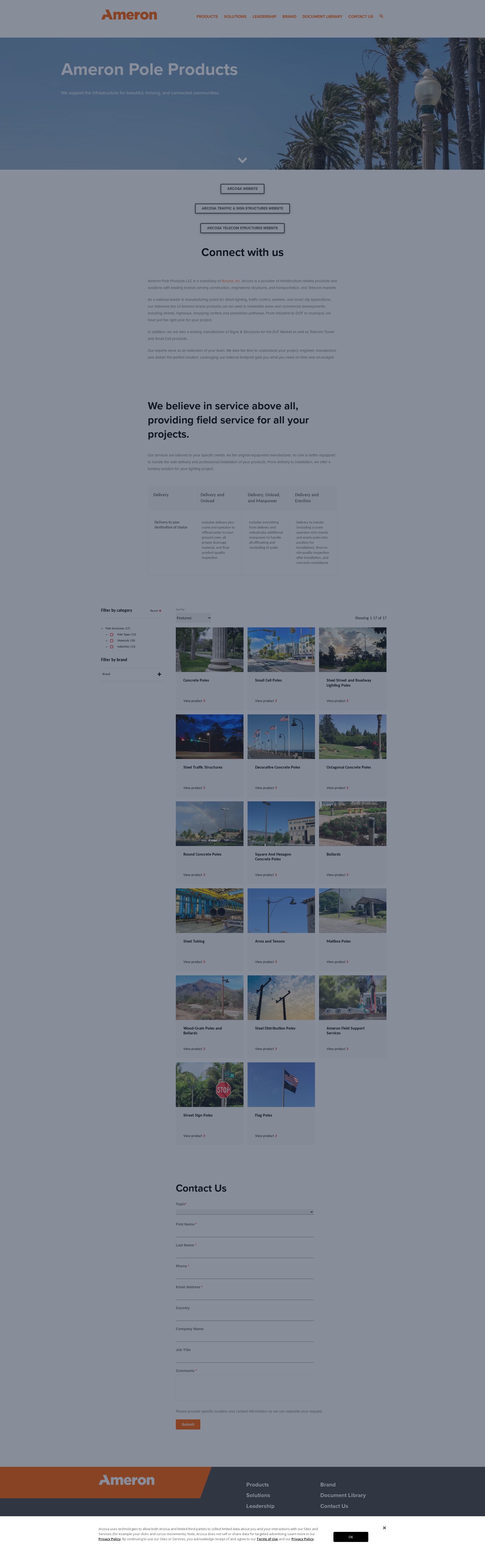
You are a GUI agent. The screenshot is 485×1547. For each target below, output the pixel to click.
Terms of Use (267, 1539)
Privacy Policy (110, 1539)
